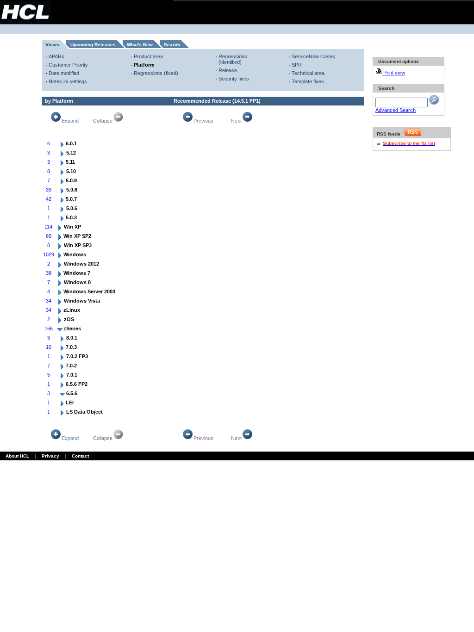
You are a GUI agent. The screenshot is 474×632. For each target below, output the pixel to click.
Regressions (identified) (232, 59)
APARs (56, 56)
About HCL (17, 456)
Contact (80, 456)
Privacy (50, 456)
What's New (140, 44)
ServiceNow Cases (313, 56)
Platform (144, 65)
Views (52, 44)
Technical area (308, 73)
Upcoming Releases (93, 44)
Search (172, 44)
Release (227, 70)
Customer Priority (68, 65)
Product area (148, 56)
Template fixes (308, 81)
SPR (297, 65)
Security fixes (233, 78)
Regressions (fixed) (156, 73)
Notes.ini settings (68, 81)
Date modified (64, 73)
